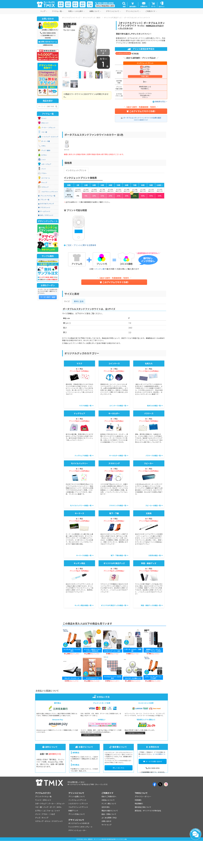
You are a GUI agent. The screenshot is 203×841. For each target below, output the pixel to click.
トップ (42, 11)
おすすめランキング (47, 204)
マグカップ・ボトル (42, 821)
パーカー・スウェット (48, 127)
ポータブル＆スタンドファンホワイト (137, 17)
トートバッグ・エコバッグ (49, 137)
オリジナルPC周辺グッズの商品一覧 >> (114, 605)
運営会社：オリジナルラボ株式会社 (148, 810)
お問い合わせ (106, 821)
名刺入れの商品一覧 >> (155, 406)
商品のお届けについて (110, 810)
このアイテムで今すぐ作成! (142, 111)
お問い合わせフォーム (49, 41)
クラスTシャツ (45, 207)
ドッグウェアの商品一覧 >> (84, 456)
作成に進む (145, 76)
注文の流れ (106, 807)
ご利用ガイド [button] (150, 11)
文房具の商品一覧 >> (155, 555)
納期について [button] (94, 11)
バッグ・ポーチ (49, 807)
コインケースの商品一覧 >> (118, 406)
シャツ (43, 160)
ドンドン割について (109, 803)
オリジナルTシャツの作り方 (78, 823)
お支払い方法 (103, 696)
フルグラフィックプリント (78, 807)
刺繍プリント (73, 810)
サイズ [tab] (67, 301)
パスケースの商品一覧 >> (154, 456)
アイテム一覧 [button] (57, 11)
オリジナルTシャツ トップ (71, 17)
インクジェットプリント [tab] (76, 170)
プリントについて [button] (132, 11)
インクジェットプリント (77, 800)
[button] (124, 4)
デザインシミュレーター (77, 830)
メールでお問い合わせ (154, 761)
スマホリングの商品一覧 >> (118, 505)
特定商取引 (139, 803)
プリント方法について (76, 814)
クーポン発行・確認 (47, 297)
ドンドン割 (100, 268)
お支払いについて (108, 800)
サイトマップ (106, 824)
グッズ (37, 817)
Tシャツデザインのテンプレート (80, 827)
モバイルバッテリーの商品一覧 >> (82, 505)
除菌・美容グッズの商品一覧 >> (152, 605)
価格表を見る (160, 101)
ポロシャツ (44, 123)
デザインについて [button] (112, 11)
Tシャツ (43, 118)
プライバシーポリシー (143, 796)
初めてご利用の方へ (109, 796)
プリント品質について (76, 796)
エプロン (44, 155)
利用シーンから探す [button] (75, 11)
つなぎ (52, 814)
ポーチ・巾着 (45, 141)
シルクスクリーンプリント (78, 803)
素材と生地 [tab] (78, 301)
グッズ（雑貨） (46, 150)
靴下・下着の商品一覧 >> (119, 555)
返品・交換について (109, 814)
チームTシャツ (45, 211)
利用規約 (138, 800)
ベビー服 (44, 132)
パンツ (43, 169)
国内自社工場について (143, 807)
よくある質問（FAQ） (110, 817)
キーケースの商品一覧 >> (85, 555)
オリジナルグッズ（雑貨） (92, 17)
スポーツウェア (46, 164)
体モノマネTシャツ (46, 215)
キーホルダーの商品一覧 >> (118, 456)
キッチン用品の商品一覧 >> (84, 605)
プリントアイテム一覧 (47, 196)
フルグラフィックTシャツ (49, 192)
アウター (44, 173)
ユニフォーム (45, 178)
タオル (43, 146)
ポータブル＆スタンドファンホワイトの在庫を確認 (142, 118)
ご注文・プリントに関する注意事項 (81, 245)
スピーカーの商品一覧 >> (154, 505)
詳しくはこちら (118, 768)
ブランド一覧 (44, 200)
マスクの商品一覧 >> (86, 406)
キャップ (44, 182)
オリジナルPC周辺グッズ (112, 17)
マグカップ (44, 187)
